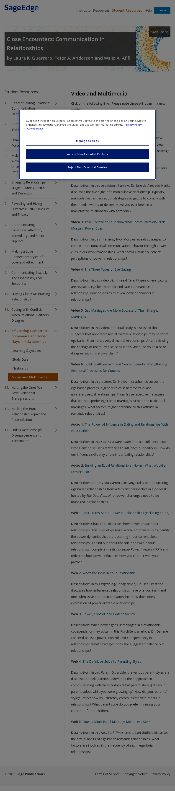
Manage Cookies (87, 140)
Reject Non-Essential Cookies (88, 167)
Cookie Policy (35, 128)
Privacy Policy (133, 124)
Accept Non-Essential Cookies (87, 153)
